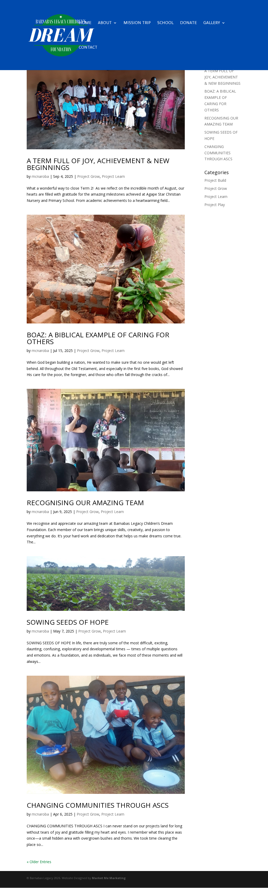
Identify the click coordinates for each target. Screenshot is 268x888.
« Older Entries (39, 861)
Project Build (215, 180)
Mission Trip (137, 23)
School (165, 23)
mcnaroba (40, 176)
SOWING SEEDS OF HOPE (68, 622)
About (105, 23)
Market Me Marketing (109, 878)
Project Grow (88, 176)
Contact (88, 47)
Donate (188, 23)
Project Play (214, 204)
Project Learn (113, 176)
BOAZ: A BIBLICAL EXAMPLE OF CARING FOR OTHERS (98, 338)
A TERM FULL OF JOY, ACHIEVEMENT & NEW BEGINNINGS (98, 164)
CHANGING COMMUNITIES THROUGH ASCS (98, 805)
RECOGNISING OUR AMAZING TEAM (85, 502)
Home (85, 23)
